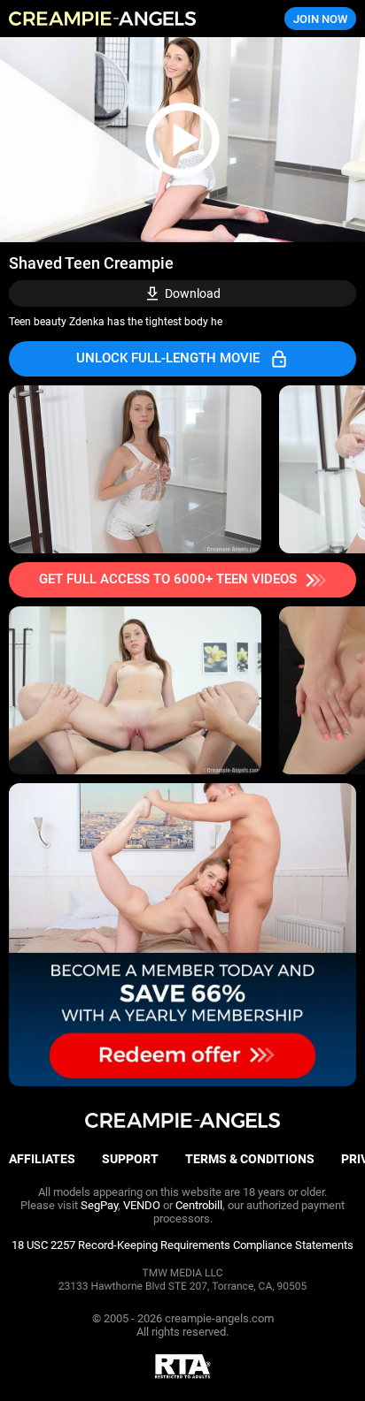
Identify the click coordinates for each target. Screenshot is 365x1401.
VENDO (141, 1205)
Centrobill (198, 1205)
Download (193, 293)
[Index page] (122, 19)
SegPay (99, 1205)
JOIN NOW (320, 19)
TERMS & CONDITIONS (250, 1159)
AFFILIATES (42, 1159)
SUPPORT (130, 1159)
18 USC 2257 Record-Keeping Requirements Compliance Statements (182, 1245)
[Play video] (182, 139)
